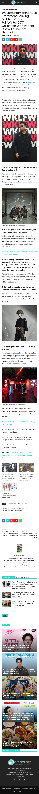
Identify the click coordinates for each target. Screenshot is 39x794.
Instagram (31, 445)
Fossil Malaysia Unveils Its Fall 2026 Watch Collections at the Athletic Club (24, 595)
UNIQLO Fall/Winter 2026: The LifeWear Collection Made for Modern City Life (23, 603)
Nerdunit (12, 508)
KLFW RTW (31, 506)
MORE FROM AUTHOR (22, 577)
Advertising (17, 788)
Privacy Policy (33, 788)
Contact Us (24, 788)
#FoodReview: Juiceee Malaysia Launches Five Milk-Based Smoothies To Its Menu (28, 534)
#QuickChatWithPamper (25, 504)
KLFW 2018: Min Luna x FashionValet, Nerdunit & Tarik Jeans (9, 495)
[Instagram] (19, 569)
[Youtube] (24, 779)
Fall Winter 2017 (14, 506)
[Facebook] (15, 569)
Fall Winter (5, 506)
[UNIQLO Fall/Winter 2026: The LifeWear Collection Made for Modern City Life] (6, 603)
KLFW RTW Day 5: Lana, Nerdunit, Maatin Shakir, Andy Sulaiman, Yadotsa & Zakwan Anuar (19, 455)
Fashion (14, 9)
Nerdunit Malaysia (8, 510)
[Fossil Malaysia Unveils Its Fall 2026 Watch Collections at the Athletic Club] (6, 595)
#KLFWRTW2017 (12, 504)
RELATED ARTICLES (8, 577)
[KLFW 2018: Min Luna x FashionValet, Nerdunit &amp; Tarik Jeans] (9, 486)
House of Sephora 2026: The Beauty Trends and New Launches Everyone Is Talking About (18, 695)
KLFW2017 (5, 508)
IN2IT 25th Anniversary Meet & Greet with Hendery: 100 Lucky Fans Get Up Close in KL (17, 647)
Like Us (5, 616)
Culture (15, 7)
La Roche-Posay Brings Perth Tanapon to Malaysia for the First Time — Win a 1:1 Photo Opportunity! (19, 671)
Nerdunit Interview (22, 508)
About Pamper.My (7, 788)
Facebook (20, 445)
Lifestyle (9, 7)
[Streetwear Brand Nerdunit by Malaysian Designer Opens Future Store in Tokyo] (9, 467)
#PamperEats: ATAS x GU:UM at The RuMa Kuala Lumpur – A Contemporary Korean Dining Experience (18, 744)
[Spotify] (23, 569)
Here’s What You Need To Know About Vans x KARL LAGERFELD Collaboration (10, 534)
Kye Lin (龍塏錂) (7, 35)
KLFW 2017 (23, 506)
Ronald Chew (18, 510)
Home (3, 7)
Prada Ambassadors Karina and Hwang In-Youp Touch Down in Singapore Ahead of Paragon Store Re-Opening (24, 585)
